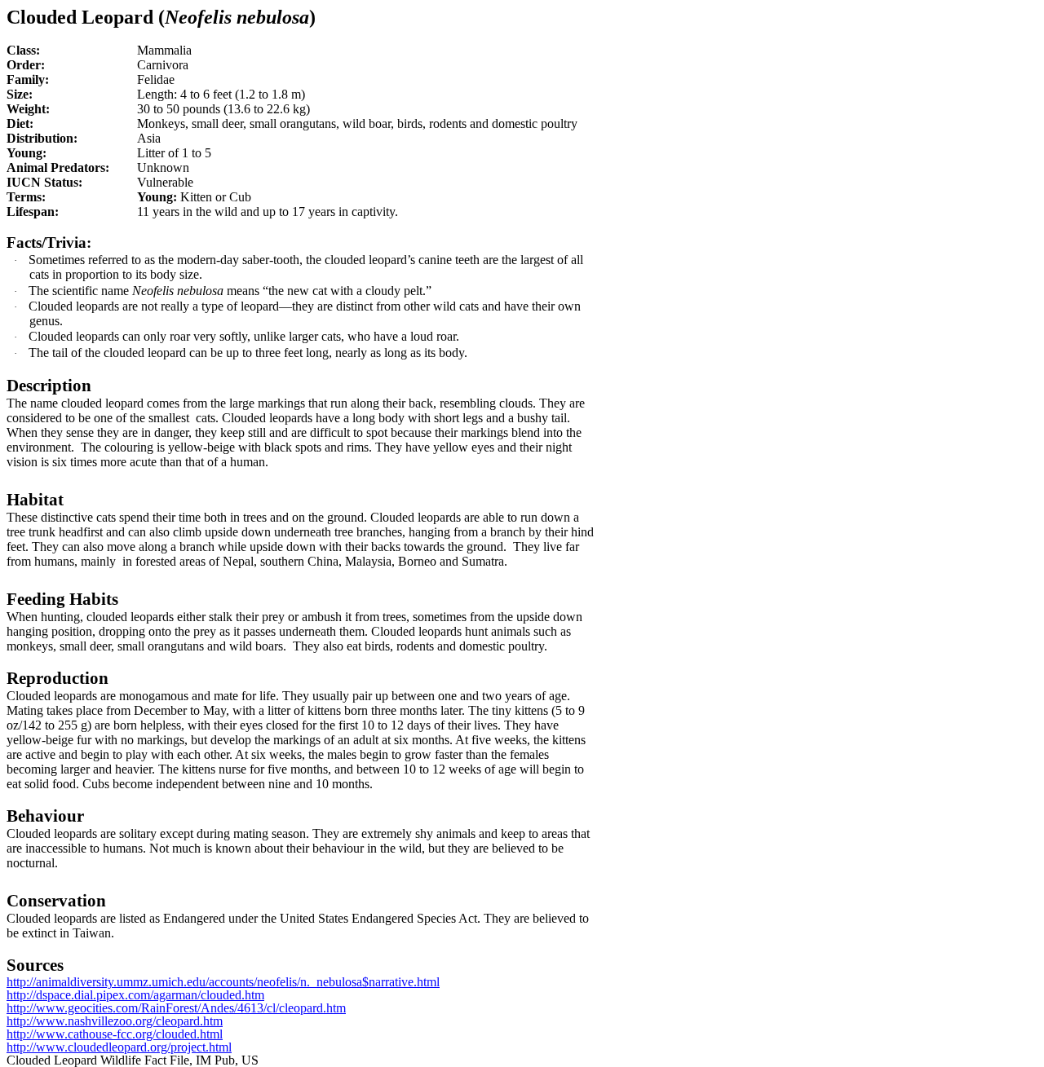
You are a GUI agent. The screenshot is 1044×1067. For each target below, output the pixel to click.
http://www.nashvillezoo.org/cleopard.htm (115, 1021)
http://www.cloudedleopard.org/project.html (119, 1047)
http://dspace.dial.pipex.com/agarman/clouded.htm (135, 995)
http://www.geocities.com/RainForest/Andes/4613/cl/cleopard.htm (176, 1008)
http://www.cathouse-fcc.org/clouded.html (115, 1034)
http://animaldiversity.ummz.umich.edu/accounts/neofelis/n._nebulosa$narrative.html (223, 982)
